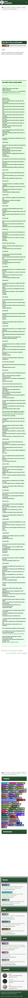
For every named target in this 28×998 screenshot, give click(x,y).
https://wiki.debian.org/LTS (14, 92)
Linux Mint (15, 802)
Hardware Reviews (14, 795)
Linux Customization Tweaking (9, 799)
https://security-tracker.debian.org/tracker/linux (14, 633)
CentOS (12, 787)
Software (5, 820)
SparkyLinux (6, 822)
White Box (20, 825)
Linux (19, 797)
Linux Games (21, 799)
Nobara (12, 810)
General (22, 791)
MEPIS (22, 808)
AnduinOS (5, 785)
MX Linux (5, 810)
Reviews (20, 814)
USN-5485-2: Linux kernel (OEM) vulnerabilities (13, 650)
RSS (19, 996)
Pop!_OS (11, 812)
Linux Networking (7, 804)
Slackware (15, 818)
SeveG (10, 985)
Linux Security (16, 804)
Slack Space (6, 818)
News (3, 49)
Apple (5, 943)
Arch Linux (13, 785)
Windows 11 (6, 884)
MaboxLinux (15, 806)
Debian (5, 45)
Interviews (5, 797)
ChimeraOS (20, 787)
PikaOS (5, 812)
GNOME (12, 793)
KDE (12, 797)
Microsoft (5, 899)
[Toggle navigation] (26, 2)
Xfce (4, 827)
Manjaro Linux (14, 808)
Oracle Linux (20, 810)
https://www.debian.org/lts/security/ (11, 91)
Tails (19, 822)
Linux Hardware (6, 802)
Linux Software (6, 806)
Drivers (12, 789)
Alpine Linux (14, 783)
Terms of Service (8, 996)
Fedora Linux (6, 791)
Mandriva (5, 808)
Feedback (15, 791)
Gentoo (5, 793)
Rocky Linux (6, 816)
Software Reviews (15, 820)
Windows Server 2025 (7, 892)
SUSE (13, 822)
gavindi (10, 974)
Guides (19, 793)
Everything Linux (22, 789)
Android (22, 783)
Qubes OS (5, 814)
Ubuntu (5, 825)
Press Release (19, 812)
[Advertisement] (14, 25)
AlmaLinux (5, 783)
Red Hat (12, 814)
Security (14, 816)
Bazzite (20, 785)
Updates (12, 825)
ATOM (21, 996)
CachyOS (5, 787)
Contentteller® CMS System (11, 993)
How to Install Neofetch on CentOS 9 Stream (15, 653)
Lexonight (11, 979)
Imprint (2, 996)
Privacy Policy (14, 996)
